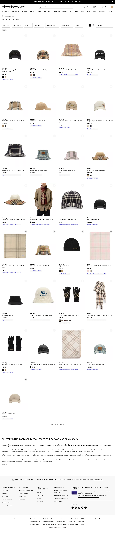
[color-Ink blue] (70, 320)
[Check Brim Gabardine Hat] (100, 150)
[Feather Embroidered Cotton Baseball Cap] (72, 100)
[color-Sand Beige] (5, 370)
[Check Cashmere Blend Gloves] (72, 295)
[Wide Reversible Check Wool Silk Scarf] (43, 199)
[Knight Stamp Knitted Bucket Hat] (43, 295)
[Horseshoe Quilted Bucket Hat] (72, 50)
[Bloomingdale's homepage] (3, 16)
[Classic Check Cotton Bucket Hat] (15, 150)
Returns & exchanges (7, 499)
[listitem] (57, 2)
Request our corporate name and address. (74, 524)
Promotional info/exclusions (85, 497)
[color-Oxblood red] (65, 320)
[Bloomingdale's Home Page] (13, 7)
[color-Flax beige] (88, 175)
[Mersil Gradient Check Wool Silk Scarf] (72, 344)
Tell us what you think (7, 505)
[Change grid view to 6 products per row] (93, 25)
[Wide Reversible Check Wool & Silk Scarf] (15, 245)
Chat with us (5, 490)
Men (13, 16)
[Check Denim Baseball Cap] (100, 344)
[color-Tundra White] (88, 126)
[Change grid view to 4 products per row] (90, 25)
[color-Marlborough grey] (67, 320)
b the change (40, 495)
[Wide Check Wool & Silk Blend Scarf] (100, 245)
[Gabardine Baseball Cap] (43, 100)
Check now (96, 497)
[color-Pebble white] (62, 320)
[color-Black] (3, 77)
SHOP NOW (78, 1)
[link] (15, 73)
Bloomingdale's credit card (26, 490)
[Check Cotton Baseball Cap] (72, 199)
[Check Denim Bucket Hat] (43, 150)
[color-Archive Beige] (31, 75)
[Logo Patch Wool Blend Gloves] (15, 344)
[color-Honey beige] (5, 77)
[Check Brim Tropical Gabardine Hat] (15, 199)
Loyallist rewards (23, 493)
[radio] (3, 77)
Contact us (4, 493)
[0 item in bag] (112, 7)
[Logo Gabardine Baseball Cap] (100, 50)
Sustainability (40, 501)
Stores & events (58, 501)
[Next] (26, 50)
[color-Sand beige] (62, 271)
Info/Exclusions (98, 479)
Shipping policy (6, 502)
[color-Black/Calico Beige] (60, 320)
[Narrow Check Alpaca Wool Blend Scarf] (100, 295)
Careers (39, 498)
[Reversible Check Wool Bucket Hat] (15, 100)
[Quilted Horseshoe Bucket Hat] (43, 245)
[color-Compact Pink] (88, 271)
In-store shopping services (61, 495)
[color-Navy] (91, 126)
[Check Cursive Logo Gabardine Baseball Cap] (15, 50)
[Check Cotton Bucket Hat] (72, 150)
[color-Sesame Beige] (91, 271)
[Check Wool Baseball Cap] (43, 50)
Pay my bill (22, 499)
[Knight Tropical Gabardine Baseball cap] (100, 100)
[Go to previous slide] (3, 2)
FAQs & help (5, 496)
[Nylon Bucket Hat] (15, 295)
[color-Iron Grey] (34, 75)
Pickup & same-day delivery (61, 498)
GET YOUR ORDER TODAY (40, 1)
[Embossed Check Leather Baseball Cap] (43, 344)
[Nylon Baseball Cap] (100, 199)
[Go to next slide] (110, 2)
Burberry (7, 16)
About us (39, 492)
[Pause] (112, 2)
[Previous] (4, 50)
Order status (22, 496)
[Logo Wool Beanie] (72, 245)
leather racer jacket (85, 455)
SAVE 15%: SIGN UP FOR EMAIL (24, 479)
